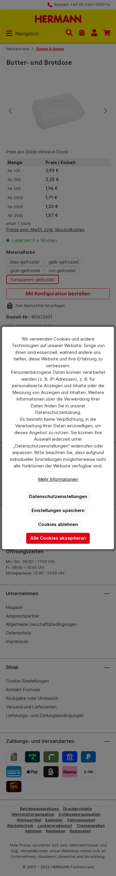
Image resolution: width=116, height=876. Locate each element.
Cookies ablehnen (58, 524)
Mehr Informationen (58, 479)
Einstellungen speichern (58, 510)
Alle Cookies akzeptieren (58, 538)
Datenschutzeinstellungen (58, 496)
